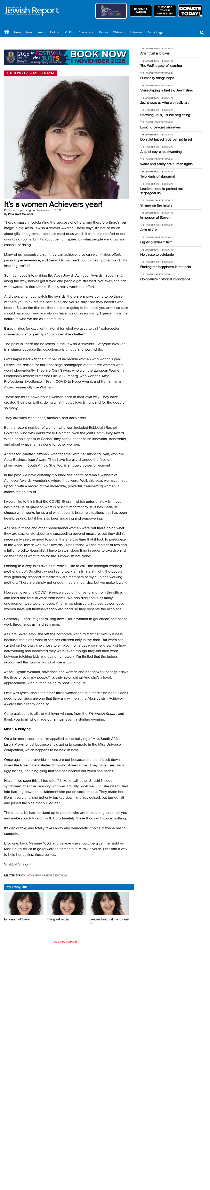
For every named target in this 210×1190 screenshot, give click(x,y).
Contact (152, 32)
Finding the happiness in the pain (165, 267)
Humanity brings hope (157, 78)
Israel (29, 32)
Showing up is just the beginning (165, 115)
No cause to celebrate (157, 254)
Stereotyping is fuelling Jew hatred (166, 90)
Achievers (136, 32)
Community (86, 32)
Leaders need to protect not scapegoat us (161, 191)
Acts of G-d (148, 230)
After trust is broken (155, 53)
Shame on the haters (156, 205)
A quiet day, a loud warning (161, 152)
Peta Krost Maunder (20, 214)
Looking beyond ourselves (160, 127)
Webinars (119, 32)
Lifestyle (103, 32)
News (17, 32)
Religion (55, 32)
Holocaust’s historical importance (165, 279)
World (41, 32)
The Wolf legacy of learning (161, 66)
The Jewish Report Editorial (48, 875)
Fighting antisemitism (156, 242)
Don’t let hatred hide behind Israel (166, 139)
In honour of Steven (155, 217)
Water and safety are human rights (166, 164)
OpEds (69, 32)
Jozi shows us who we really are (164, 103)
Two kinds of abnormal (157, 176)
